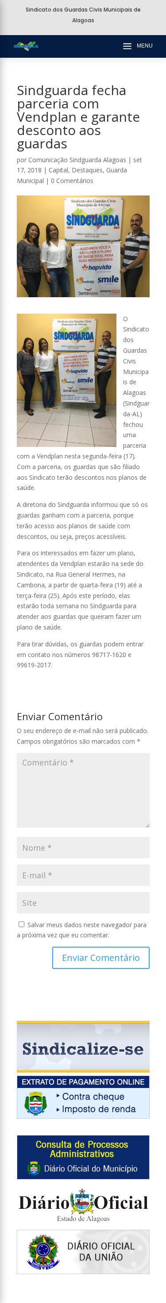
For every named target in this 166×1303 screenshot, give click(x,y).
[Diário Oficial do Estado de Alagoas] (83, 1224)
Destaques (87, 170)
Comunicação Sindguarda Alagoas (77, 159)
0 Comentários (72, 180)
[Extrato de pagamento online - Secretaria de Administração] (83, 1116)
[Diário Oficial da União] (83, 1271)
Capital (58, 170)
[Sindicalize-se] (83, 1070)
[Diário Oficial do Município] (83, 1177)
